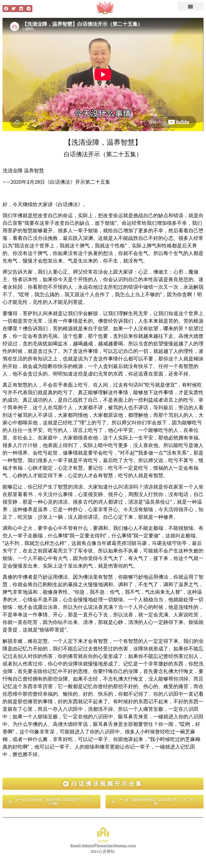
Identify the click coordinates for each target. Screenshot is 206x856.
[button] (6, 8)
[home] (103, 832)
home (103, 841)
